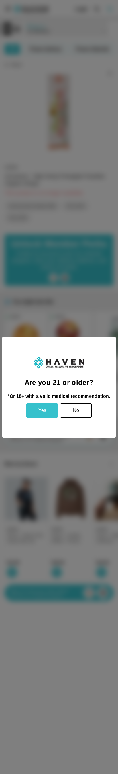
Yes (42, 410)
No (76, 410)
